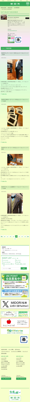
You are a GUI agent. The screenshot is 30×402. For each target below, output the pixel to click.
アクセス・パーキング (5, 364)
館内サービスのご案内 (5, 362)
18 (10, 236)
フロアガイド (3, 359)
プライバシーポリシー (5, 351)
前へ (2, 236)
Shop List (10, 258)
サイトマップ (25, 351)
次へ (28, 236)
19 (13, 236)
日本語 (3, 0)
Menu (28, 5)
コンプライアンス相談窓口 (16, 351)
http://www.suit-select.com (12, 30)
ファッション (5, 260)
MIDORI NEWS (4, 349)
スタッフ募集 (10, 349)
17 (7, 236)
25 (15, 238)
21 (19, 236)
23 (25, 236)
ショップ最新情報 (4, 361)
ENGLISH (9, 0)
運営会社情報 (3, 353)
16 (4, 236)
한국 (15, 0)
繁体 (21, 0)
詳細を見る (4, 94)
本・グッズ (18, 260)
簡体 (27, 0)
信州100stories (4, 367)
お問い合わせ (17, 349)
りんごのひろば (4, 369)
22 (22, 236)
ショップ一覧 (3, 358)
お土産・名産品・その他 (21, 263)
